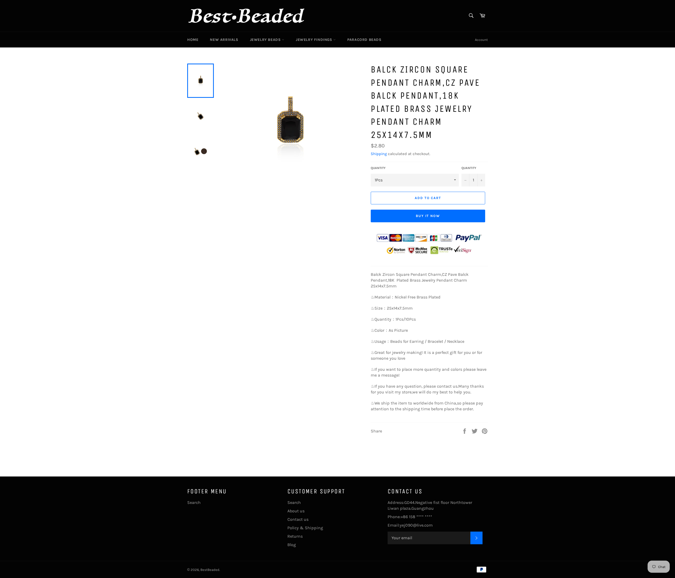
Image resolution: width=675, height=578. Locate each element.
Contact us (297, 519)
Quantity (378, 168)
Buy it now (428, 216)
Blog (291, 544)
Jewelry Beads (266, 39)
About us (296, 510)
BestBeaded (209, 570)
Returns (295, 536)
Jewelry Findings (314, 39)
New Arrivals (224, 39)
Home (192, 39)
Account (481, 40)
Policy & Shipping (305, 527)
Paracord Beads (364, 39)
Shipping (379, 153)
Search (194, 502)
